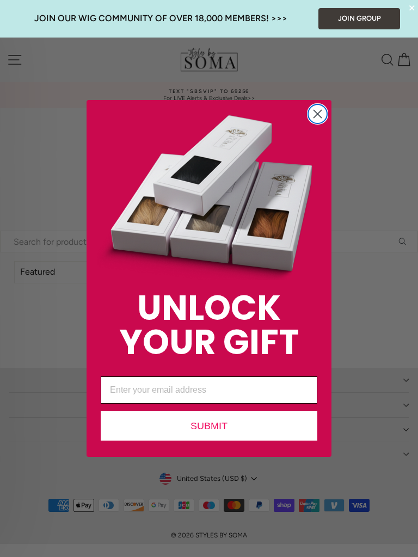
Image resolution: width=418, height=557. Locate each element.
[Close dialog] (317, 113)
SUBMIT (209, 425)
